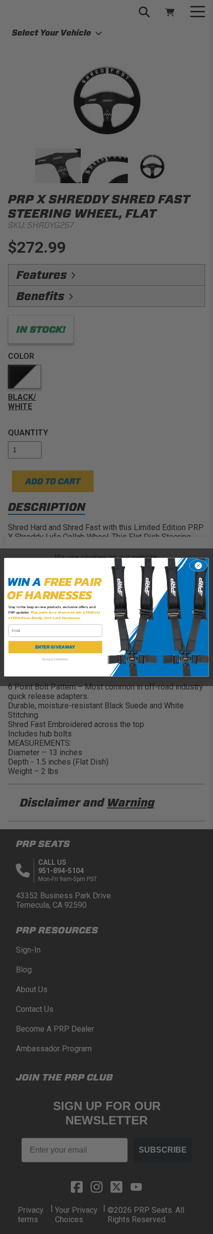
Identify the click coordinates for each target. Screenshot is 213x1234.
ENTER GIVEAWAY (55, 646)
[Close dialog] (198, 565)
